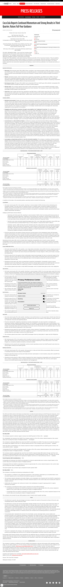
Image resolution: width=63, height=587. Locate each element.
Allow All (19, 290)
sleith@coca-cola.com (17, 555)
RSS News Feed (32, 565)
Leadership (27, 577)
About (18, 3)
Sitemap (41, 565)
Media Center (10, 577)
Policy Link (20, 289)
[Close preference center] (45, 277)
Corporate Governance (50, 3)
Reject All (31, 308)
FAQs (36, 577)
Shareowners (57, 3)
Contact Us (5, 577)
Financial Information (29, 3)
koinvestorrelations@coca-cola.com (30, 553)
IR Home (14, 3)
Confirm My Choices (31, 305)
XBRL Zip (37, 53)
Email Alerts (23, 565)
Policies (21, 577)
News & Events (22, 3)
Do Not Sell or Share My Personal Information (10, 584)
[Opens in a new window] (47, 583)
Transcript (37, 39)
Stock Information (36, 3)
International (40, 577)
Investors (17, 577)
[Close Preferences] (2, 585)
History (31, 577)
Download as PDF (57, 30)
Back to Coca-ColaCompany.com (54, 0)
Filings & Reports (43, 3)
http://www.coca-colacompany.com (24, 546)
